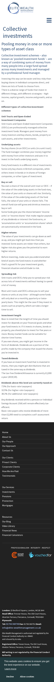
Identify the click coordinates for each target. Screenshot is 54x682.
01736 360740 (12, 623)
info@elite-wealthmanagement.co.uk (21, 627)
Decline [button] (10, 676)
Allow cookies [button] (27, 676)
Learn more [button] (10, 668)
